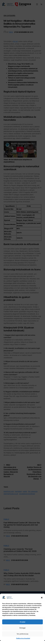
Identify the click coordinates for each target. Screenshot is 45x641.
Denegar (22, 628)
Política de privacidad (23, 638)
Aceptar (22, 622)
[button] (42, 598)
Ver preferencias (22, 634)
